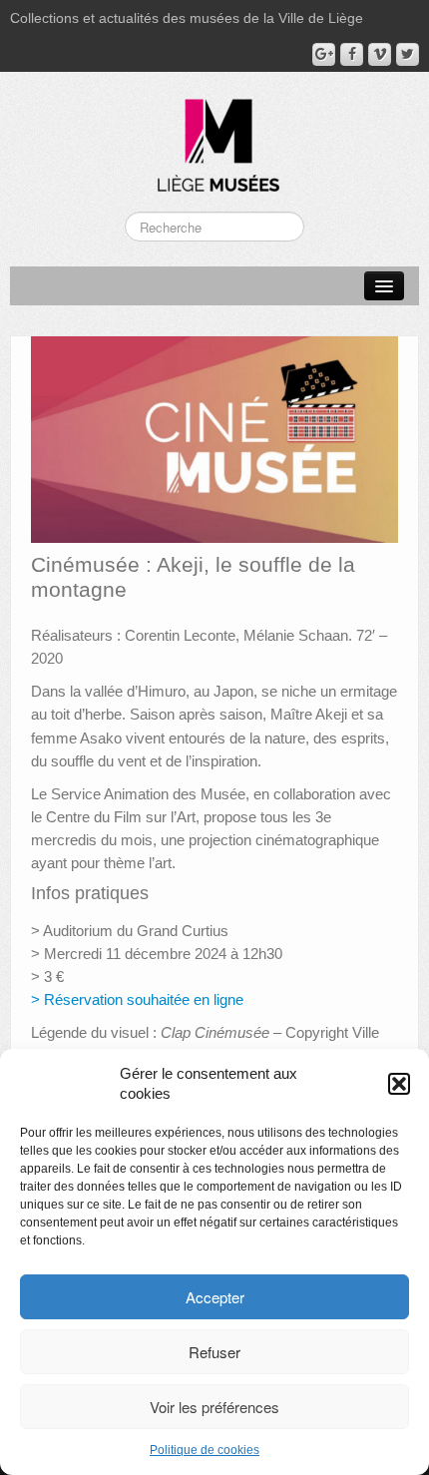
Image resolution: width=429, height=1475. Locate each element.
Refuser (214, 1351)
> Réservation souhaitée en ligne (137, 999)
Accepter (215, 1296)
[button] (399, 1084)
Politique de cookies (204, 1450)
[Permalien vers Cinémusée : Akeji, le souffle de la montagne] (214, 438)
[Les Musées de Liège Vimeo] (379, 54)
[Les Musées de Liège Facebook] (351, 54)
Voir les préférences (214, 1406)
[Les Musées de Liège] (214, 138)
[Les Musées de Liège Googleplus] (323, 54)
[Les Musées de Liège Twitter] (407, 54)
